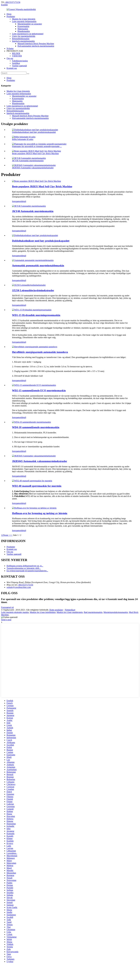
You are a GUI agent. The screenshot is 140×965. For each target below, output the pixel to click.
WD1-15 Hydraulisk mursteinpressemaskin (36, 315)
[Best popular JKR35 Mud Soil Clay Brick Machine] (36, 181)
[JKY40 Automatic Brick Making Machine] (29, 206)
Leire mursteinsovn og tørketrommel (27, 34)
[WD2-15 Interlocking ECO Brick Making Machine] (34, 385)
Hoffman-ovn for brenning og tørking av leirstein (39, 513)
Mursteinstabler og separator (30, 24)
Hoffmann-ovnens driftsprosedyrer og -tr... (25, 566)
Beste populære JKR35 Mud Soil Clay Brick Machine (35, 153)
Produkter (11, 16)
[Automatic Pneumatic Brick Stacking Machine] (33, 260)
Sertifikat (16, 63)
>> (11, 535)
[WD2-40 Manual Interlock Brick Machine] (32, 481)
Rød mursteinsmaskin (93, 612)
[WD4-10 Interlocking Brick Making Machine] (31, 422)
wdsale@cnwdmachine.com (19, 587)
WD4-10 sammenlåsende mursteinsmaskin (35, 427)
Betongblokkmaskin (20, 38)
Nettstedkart (70, 610)
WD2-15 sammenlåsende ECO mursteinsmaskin (39, 390)
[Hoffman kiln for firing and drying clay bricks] (34, 508)
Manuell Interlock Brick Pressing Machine (36, 43)
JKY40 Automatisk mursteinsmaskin (28, 160)
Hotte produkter (56, 610)
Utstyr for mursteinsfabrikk (23, 36)
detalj (23, 201)
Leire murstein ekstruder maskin (15, 612)
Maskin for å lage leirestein (23, 19)
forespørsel (16, 201)
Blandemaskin (24, 31)
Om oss (10, 58)
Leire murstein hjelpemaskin (24, 21)
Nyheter (10, 48)
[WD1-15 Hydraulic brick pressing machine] (31, 310)
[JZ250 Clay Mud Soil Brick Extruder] (29, 285)
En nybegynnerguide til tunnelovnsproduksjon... (27, 571)
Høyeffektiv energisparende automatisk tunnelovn (40, 352)
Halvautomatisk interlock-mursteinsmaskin (36, 46)
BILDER (16, 53)
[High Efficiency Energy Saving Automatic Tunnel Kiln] (34, 347)
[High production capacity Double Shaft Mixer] (35, 235)
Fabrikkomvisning (20, 61)
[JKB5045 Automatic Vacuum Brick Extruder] (34, 456)
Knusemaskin (23, 26)
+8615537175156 (12, 2)
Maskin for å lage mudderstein (70, 612)
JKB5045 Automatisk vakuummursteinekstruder (33, 168)
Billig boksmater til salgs (22, 139)
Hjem (9, 14)
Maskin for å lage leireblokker (43, 612)
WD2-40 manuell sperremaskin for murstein (36, 485)
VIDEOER (17, 56)
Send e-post (6, 619)
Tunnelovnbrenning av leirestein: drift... (24, 568)
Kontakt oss (12, 68)
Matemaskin (23, 29)
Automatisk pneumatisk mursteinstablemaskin (38, 265)
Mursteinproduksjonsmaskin (115, 612)
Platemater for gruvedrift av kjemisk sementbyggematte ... (37, 146)
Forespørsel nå (7, 607)
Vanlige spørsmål (19, 66)
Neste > (6, 535)
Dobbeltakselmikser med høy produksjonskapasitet (34, 132)
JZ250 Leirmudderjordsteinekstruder (33, 290)
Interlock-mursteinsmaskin (23, 41)
